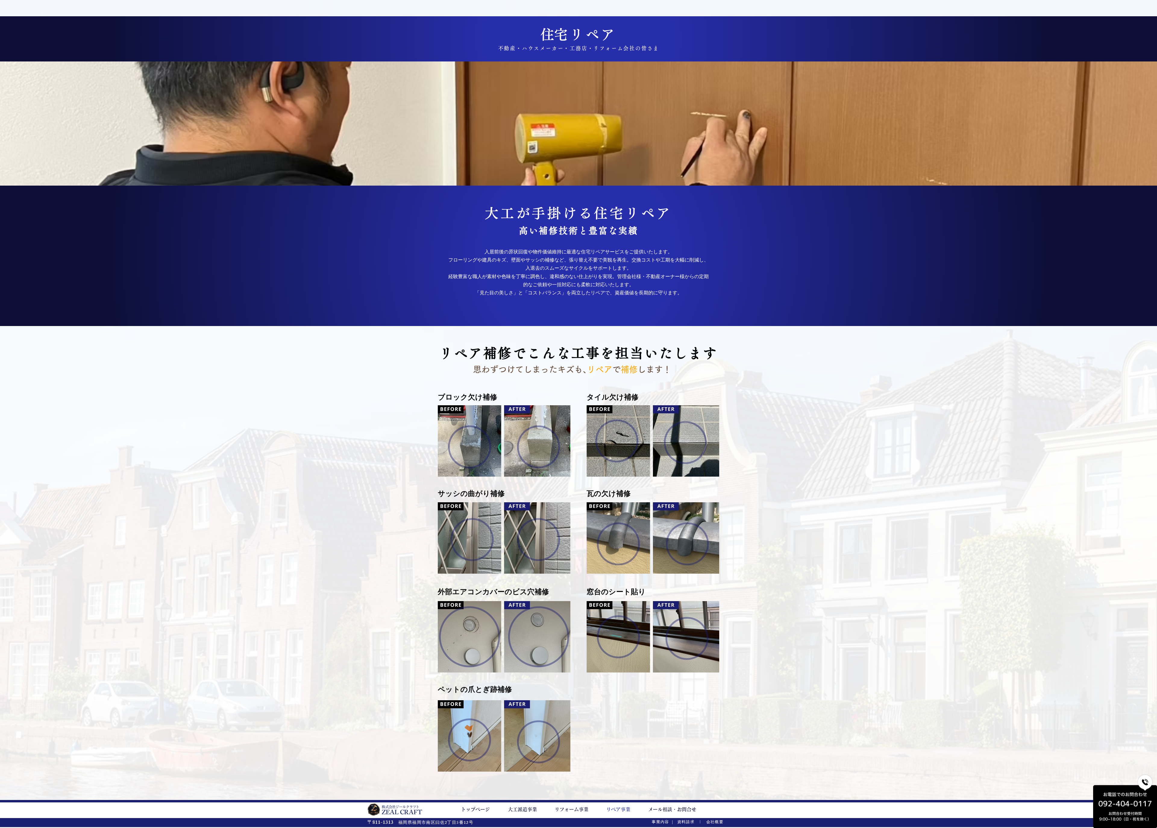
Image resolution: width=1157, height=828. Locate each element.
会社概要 (714, 822)
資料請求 (686, 822)
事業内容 (660, 822)
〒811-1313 (380, 822)
